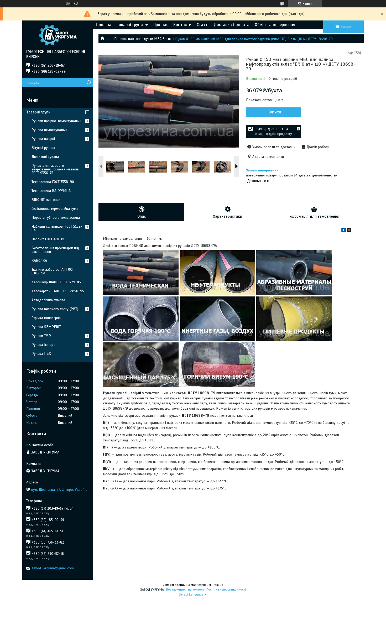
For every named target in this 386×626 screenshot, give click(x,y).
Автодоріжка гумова (48, 300)
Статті (202, 24)
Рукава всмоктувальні (49, 130)
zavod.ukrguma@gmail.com (53, 568)
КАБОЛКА (39, 260)
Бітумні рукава (43, 147)
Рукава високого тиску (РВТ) (55, 309)
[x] (349, 231)
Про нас (160, 24)
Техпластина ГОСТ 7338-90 (53, 182)
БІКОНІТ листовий (46, 199)
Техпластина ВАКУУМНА (51, 191)
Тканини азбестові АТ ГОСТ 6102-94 (53, 271)
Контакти (182, 24)
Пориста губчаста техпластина (56, 217)
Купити (274, 112)
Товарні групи (130, 24)
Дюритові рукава (45, 156)
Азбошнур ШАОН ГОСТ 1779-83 (56, 282)
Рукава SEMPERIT (46, 327)
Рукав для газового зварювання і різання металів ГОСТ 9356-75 (55, 169)
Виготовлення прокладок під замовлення (55, 250)
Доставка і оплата (231, 24)
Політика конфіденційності (226, 589)
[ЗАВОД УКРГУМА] (57, 34)
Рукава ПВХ (41, 353)
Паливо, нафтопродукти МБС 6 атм (142, 38)
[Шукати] (88, 82)
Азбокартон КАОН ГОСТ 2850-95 (58, 291)
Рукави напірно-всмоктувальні (56, 121)
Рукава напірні (43, 139)
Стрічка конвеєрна (46, 318)
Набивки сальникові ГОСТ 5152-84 (57, 228)
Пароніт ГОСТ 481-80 (48, 239)
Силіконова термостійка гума (55, 208)
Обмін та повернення (275, 24)
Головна (103, 24)
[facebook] (343, 231)
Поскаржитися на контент (185, 589)
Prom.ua (217, 585)
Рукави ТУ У (41, 335)
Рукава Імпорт (43, 344)
